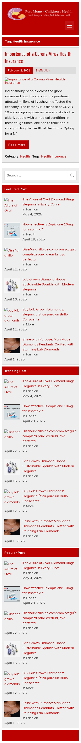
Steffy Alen (43, 70)
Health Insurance (53, 156)
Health (25, 156)
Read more (16, 145)
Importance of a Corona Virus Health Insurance (38, 57)
